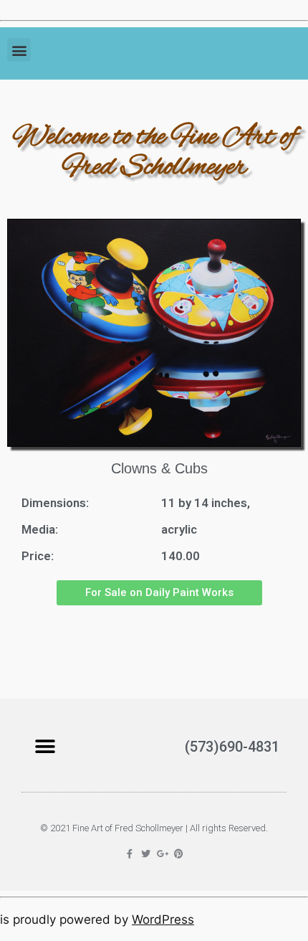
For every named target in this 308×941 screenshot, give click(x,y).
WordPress (163, 919)
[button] (19, 50)
